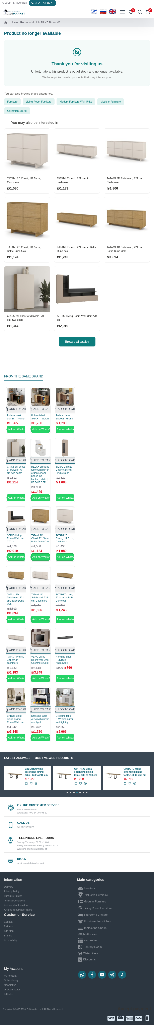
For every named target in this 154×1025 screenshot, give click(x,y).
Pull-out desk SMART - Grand (64, 417)
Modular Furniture (110, 101)
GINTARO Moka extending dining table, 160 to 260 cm (135, 772)
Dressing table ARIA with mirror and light (40, 719)
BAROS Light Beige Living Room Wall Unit (15, 719)
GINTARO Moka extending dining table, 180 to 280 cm (85, 772)
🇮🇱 (94, 12)
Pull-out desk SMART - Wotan (40, 417)
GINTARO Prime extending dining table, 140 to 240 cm (36, 772)
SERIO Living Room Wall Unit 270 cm (77, 317)
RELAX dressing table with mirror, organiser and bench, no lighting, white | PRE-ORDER (40, 474)
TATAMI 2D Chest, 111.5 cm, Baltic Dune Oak (24, 249)
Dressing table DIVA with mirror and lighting (64, 719)
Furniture (12, 101)
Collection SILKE (17, 110)
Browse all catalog (77, 341)
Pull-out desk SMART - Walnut (16, 417)
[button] (67, 792)
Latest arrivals (17, 758)
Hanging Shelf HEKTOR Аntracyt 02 (63, 659)
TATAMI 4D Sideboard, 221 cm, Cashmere (125, 180)
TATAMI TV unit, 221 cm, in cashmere (73, 180)
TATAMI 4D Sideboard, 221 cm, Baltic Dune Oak (125, 249)
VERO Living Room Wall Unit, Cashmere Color (40, 659)
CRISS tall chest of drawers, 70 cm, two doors (25, 317)
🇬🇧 (112, 12)
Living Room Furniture (38, 101)
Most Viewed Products (53, 758)
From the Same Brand (23, 376)
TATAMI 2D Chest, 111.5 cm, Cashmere (24, 180)
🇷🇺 (103, 12)
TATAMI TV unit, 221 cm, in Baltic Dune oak (77, 249)
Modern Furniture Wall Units (76, 101)
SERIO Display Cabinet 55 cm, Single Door (64, 469)
